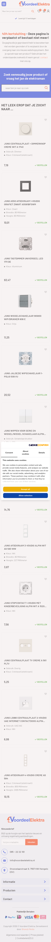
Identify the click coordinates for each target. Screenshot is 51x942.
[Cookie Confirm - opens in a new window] (38, 445)
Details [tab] (42, 453)
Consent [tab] (9, 453)
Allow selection (25, 495)
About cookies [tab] (25, 452)
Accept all (25, 489)
